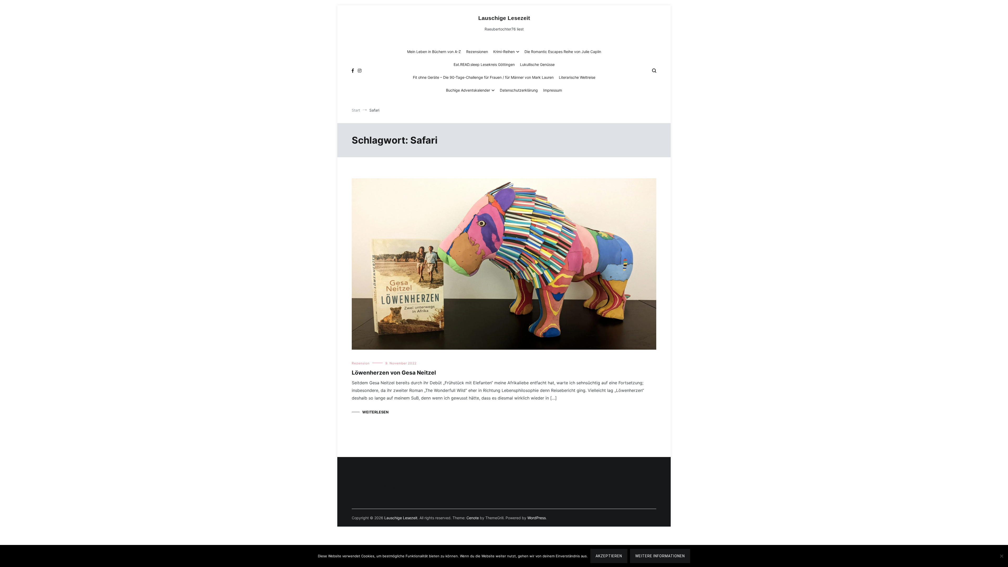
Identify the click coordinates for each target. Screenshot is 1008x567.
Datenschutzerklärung (519, 90)
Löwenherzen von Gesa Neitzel (394, 372)
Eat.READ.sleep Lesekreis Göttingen (484, 64)
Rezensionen (477, 51)
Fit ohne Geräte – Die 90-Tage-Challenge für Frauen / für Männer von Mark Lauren (483, 77)
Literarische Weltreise (577, 77)
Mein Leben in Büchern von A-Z (434, 51)
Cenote (472, 518)
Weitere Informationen (660, 556)
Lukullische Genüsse (537, 64)
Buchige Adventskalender (468, 90)
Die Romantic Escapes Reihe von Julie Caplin (562, 51)
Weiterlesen (375, 412)
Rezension (361, 363)
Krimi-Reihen (504, 51)
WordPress (536, 518)
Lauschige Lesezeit (504, 18)
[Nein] (1001, 556)
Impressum (552, 90)
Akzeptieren (609, 556)
